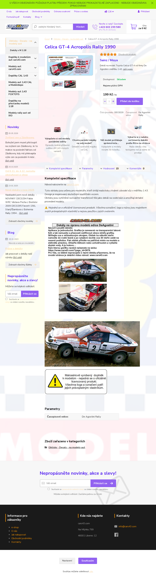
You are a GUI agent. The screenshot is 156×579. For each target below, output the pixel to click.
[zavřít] (152, 3)
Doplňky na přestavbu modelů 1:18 (19, 103)
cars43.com (73, 184)
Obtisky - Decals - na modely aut (20, 42)
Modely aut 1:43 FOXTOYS (18, 93)
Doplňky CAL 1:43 (18, 75)
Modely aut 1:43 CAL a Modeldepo (20, 83)
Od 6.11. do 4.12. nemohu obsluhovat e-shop (20, 172)
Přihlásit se (30, 294)
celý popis (128, 69)
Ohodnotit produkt (127, 54)
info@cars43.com (127, 526)
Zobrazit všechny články (20, 264)
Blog (37, 17)
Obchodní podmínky (41, 11)
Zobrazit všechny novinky (21, 221)
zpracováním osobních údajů (73, 489)
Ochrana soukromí (62, 11)
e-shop (15, 527)
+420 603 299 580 (110, 27)
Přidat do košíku (129, 101)
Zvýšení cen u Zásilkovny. (19, 137)
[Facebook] (117, 535)
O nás (9, 11)
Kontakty (27, 17)
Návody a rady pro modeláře (21, 243)
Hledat (80, 26)
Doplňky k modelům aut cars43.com (20, 58)
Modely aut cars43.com (15, 68)
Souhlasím (88, 560)
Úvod (47, 39)
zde (91, 571)
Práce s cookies (81, 11)
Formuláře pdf (13, 17)
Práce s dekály (14, 248)
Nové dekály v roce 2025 (19, 190)
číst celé (9, 160)
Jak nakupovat (22, 11)
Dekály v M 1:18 (18, 50)
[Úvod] (17, 27)
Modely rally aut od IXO (19, 114)
